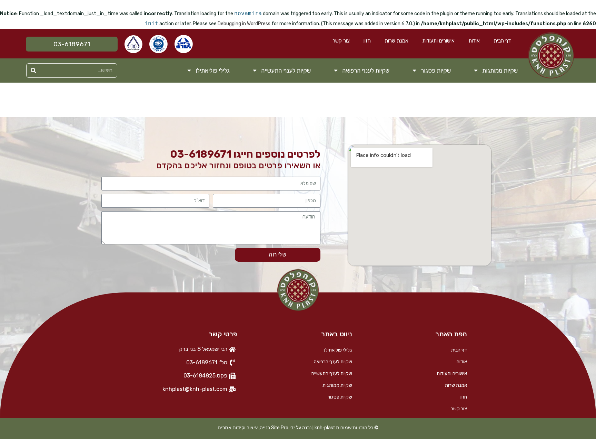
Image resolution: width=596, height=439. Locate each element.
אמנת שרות (396, 41)
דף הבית (502, 41)
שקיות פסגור (436, 70)
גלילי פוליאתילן (213, 70)
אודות (474, 41)
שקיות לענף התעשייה (286, 70)
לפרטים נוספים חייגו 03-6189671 (245, 154)
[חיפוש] (33, 70)
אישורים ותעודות (438, 41)
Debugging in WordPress (244, 24)
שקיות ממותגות (500, 70)
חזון (367, 41)
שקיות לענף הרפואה (365, 70)
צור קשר (341, 41)
